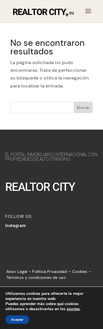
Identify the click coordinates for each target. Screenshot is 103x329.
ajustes (73, 309)
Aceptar (17, 319)
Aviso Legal (16, 271)
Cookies (80, 271)
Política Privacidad (49, 271)
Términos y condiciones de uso (36, 277)
